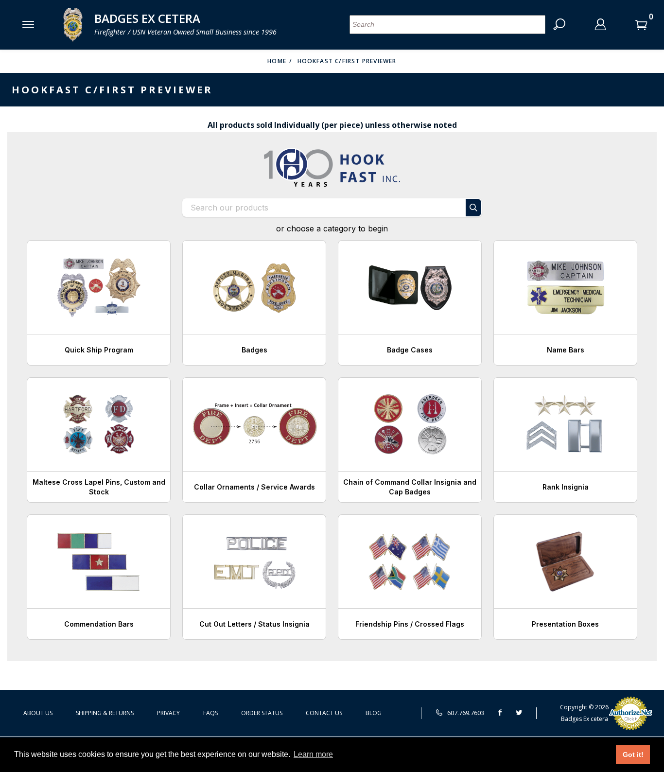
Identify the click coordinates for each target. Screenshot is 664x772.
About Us (37, 713)
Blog (374, 713)
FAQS (210, 713)
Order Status (261, 713)
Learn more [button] (313, 754)
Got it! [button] (633, 754)
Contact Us (324, 713)
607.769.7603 (465, 712)
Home (276, 61)
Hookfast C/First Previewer (347, 61)
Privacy (168, 713)
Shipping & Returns (105, 713)
